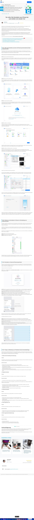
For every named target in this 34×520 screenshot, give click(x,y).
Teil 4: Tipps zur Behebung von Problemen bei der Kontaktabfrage (11, 41)
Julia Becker (9, 459)
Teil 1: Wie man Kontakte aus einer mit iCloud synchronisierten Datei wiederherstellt (13, 38)
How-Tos (4, 474)
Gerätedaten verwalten (8, 474)
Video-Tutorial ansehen (5, 13)
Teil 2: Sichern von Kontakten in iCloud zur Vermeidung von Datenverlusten (12, 39)
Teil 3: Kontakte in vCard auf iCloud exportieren (9, 40)
